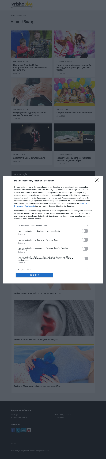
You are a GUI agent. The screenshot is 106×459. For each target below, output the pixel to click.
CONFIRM (34, 275)
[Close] (97, 180)
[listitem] (53, 225)
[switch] (85, 231)
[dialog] (53, 229)
